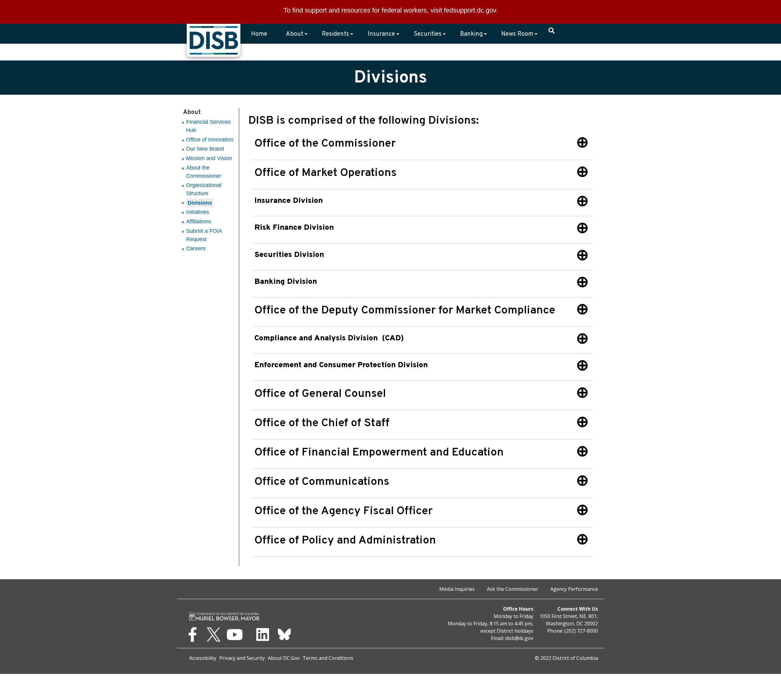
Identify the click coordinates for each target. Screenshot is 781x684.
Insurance (381, 34)
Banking (471, 34)
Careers (196, 248)
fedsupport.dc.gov (470, 10)
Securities (427, 34)
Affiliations (198, 221)
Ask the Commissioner (512, 589)
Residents (335, 34)
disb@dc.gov (519, 638)
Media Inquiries (457, 589)
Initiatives (197, 212)
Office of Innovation (209, 140)
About (294, 34)
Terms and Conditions (328, 658)
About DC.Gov (284, 658)
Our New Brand (205, 149)
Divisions (200, 203)
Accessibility (202, 658)
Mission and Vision (209, 158)
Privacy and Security (242, 658)
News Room (517, 34)
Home (259, 34)
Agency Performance (574, 589)
